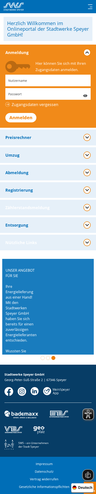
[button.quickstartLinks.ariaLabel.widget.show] (87, 242)
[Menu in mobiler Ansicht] (90, 6)
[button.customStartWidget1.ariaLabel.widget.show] (87, 225)
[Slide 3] (53, 358)
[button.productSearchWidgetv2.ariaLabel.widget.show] (87, 155)
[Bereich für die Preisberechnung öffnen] (87, 137)
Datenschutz (44, 471)
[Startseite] (14, 7)
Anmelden (20, 118)
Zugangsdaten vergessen (35, 104)
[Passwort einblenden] (85, 94)
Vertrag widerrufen (44, 479)
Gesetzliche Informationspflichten (44, 487)
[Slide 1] (43, 358)
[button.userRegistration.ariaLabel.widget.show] (87, 190)
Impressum (44, 464)
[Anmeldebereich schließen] (87, 52)
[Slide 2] (48, 358)
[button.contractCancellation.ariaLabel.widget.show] (87, 172)
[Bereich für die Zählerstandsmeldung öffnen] (87, 207)
